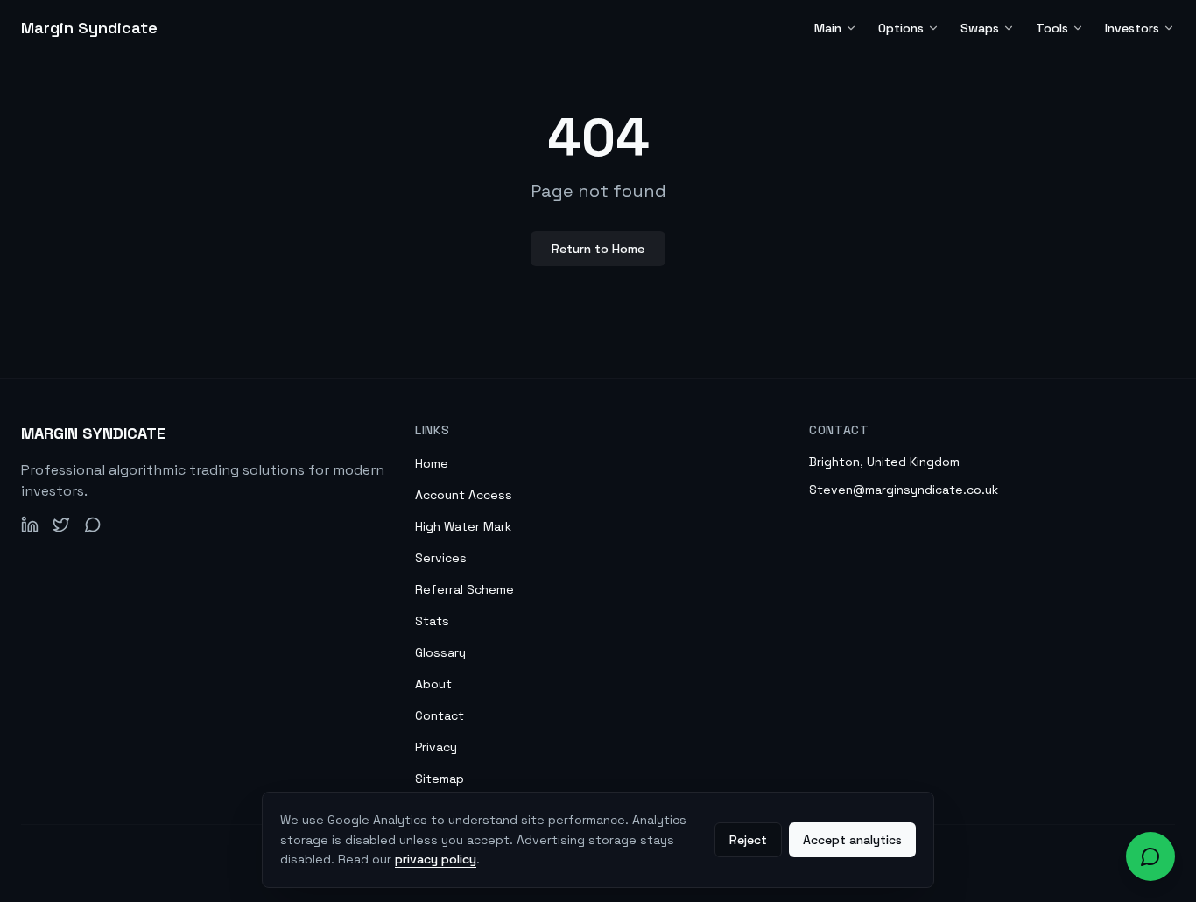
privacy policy (435, 859)
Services (441, 558)
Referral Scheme (464, 589)
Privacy (436, 747)
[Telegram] (93, 524)
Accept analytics (852, 840)
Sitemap (439, 778)
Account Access (463, 495)
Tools (1052, 28)
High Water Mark (463, 526)
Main (827, 28)
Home (431, 463)
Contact (439, 715)
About (433, 684)
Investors (1132, 28)
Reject (748, 840)
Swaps (979, 28)
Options (901, 28)
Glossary (440, 652)
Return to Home (598, 249)
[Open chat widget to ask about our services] (1150, 856)
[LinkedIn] (30, 524)
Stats (432, 621)
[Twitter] (61, 524)
